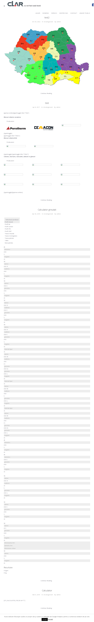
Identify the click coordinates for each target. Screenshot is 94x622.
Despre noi (63, 13)
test (47, 102)
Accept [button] (45, 619)
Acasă (38, 13)
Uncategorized (48, 22)
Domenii (46, 13)
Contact (73, 13)
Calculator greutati (47, 209)
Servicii (54, 13)
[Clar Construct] (22, 3)
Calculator (47, 590)
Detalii (50, 619)
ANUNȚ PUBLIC (85, 13)
